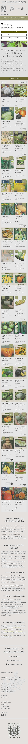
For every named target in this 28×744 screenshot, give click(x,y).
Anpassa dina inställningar (14, 34)
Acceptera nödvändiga (14, 37)
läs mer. (10, 29)
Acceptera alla (14, 31)
